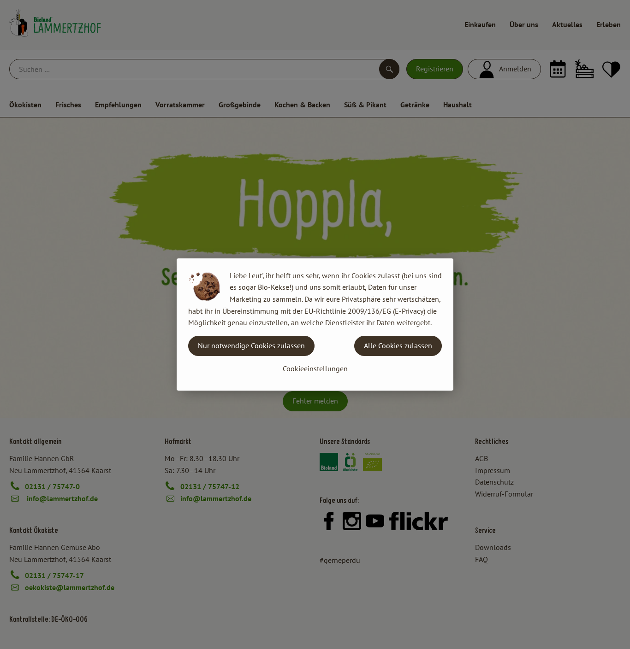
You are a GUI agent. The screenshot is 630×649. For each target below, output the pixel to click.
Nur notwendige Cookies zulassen (251, 345)
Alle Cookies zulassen (398, 345)
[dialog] (315, 324)
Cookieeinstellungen (315, 368)
